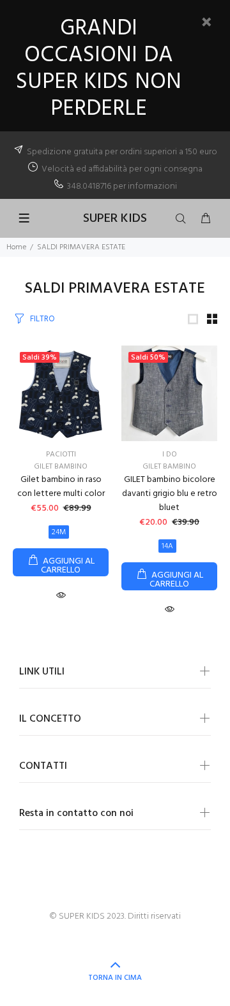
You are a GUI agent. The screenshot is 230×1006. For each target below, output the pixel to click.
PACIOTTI (61, 454)
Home (16, 247)
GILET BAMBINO (61, 466)
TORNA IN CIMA (115, 978)
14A (167, 546)
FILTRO (42, 319)
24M (59, 532)
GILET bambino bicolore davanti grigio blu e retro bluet (169, 493)
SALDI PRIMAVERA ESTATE (81, 247)
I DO (169, 454)
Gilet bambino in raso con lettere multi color (61, 486)
